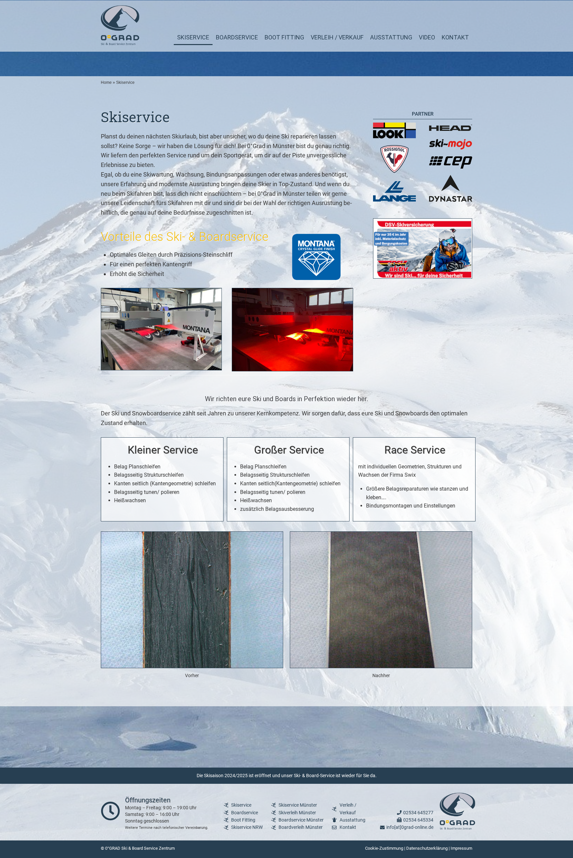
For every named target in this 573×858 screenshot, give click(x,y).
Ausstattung (391, 37)
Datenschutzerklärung (427, 848)
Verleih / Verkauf (337, 37)
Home (106, 82)
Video (427, 37)
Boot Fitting (284, 37)
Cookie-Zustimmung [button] (384, 848)
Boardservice (237, 37)
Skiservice (193, 37)
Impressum (461, 848)
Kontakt (455, 37)
